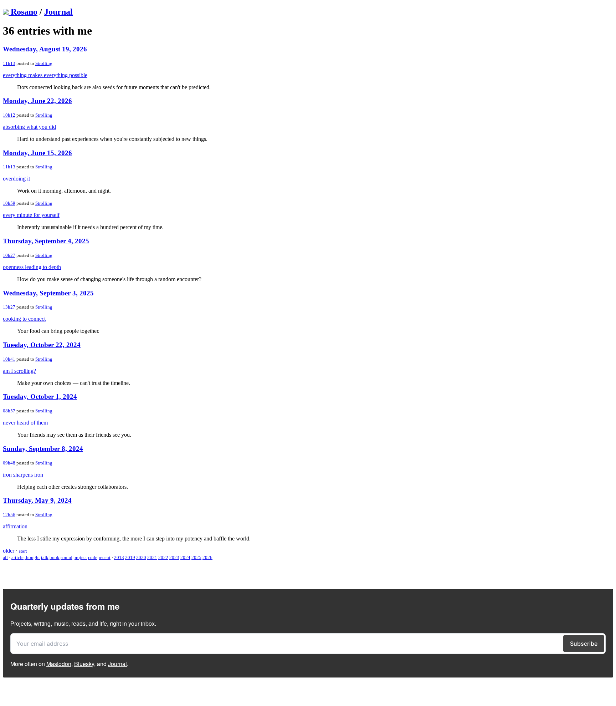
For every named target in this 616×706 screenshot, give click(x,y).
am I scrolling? (19, 371)
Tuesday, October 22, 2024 (42, 345)
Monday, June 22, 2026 (37, 101)
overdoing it (16, 179)
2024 (185, 557)
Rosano (24, 11)
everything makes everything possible (45, 75)
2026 (207, 557)
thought (32, 557)
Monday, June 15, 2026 (37, 153)
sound (66, 557)
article (17, 557)
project (80, 557)
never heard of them (25, 423)
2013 (119, 557)
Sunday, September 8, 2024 (43, 448)
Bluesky (84, 664)
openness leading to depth (32, 267)
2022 (163, 557)
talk (44, 557)
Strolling (43, 63)
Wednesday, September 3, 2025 (48, 293)
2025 (196, 557)
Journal (58, 11)
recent (105, 557)
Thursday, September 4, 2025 (46, 241)
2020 (141, 557)
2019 (130, 557)
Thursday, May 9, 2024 (37, 500)
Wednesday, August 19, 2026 (45, 49)
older (8, 551)
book (55, 557)
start (23, 551)
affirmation (15, 526)
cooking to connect (24, 319)
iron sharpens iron (23, 475)
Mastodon (58, 664)
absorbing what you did (29, 127)
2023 (174, 557)
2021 (152, 557)
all (5, 557)
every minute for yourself (31, 215)
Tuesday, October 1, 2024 (40, 396)
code (92, 557)
